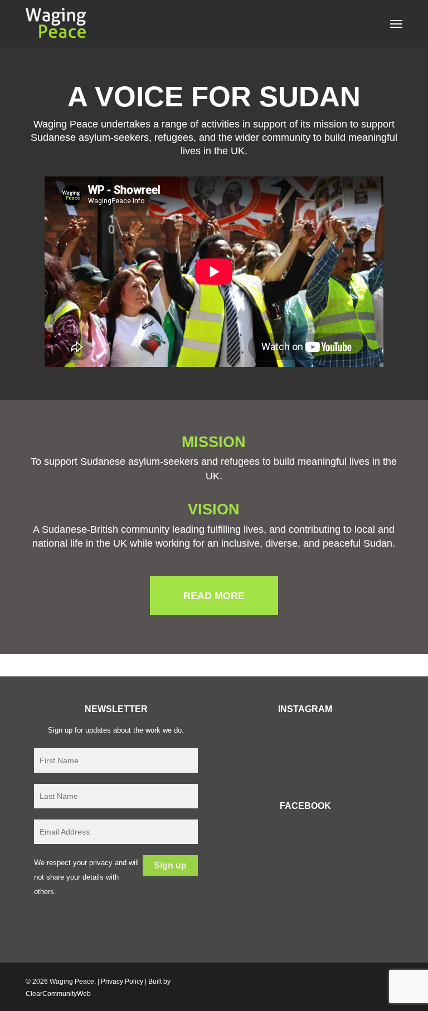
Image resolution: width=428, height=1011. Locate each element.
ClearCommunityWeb (58, 994)
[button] (396, 23)
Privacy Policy (122, 981)
